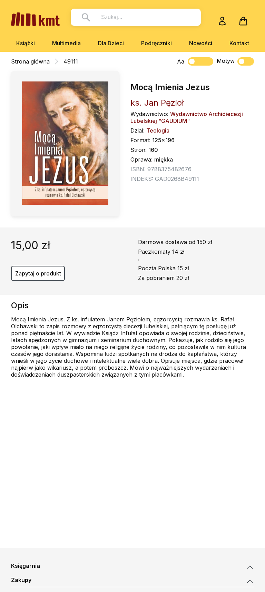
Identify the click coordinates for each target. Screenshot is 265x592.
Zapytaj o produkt (38, 273)
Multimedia (66, 43)
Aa (180, 61)
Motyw (226, 60)
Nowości (200, 43)
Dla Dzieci (111, 43)
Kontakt (239, 43)
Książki (25, 43)
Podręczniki (156, 43)
